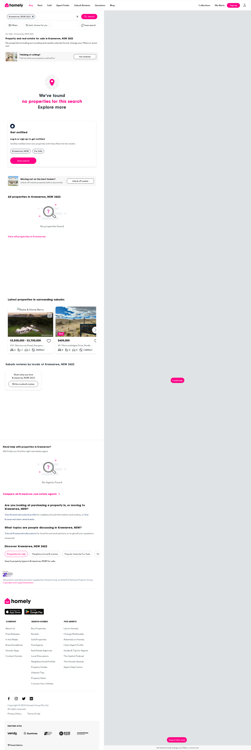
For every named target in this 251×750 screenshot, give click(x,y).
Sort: (38, 25)
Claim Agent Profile (73, 644)
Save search (90, 25)
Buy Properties (38, 628)
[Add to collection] (48, 340)
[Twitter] (24, 699)
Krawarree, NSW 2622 (24, 34)
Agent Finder (62, 5)
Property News (38, 678)
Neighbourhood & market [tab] (45, 553)
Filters (14, 25)
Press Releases (13, 633)
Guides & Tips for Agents (76, 650)
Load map (177, 380)
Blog (112, 5)
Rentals (35, 633)
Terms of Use (33, 713)
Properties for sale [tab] (16, 553)
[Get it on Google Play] (34, 612)
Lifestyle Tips (37, 672)
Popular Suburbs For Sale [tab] (77, 553)
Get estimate (85, 56)
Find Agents (37, 644)
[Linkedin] (31, 699)
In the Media (12, 639)
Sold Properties (38, 639)
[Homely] (24, 601)
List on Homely (71, 628)
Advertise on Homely (74, 639)
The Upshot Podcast (74, 655)
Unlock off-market (80, 181)
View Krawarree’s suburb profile (20, 514)
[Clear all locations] (77, 16)
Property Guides (39, 667)
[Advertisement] (52, 268)
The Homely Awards (74, 661)
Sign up (233, 5)
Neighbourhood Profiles (43, 661)
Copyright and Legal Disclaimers (18, 582)
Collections (204, 5)
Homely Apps (12, 650)
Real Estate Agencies (41, 650)
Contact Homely (14, 655)
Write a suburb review (23, 383)
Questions (100, 5)
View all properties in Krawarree (27, 236)
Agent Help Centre (73, 667)
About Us (10, 628)
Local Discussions (40, 655)
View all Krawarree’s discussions (20, 533)
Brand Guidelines (14, 644)
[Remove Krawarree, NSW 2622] (33, 16)
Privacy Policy (14, 713)
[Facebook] (9, 699)
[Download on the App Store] (14, 612)
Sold (49, 5)
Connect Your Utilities (42, 683)
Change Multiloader (74, 633)
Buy (31, 5)
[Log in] (244, 5)
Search (91, 16)
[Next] (95, 330)
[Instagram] (16, 699)
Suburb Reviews (82, 5)
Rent (40, 5)
